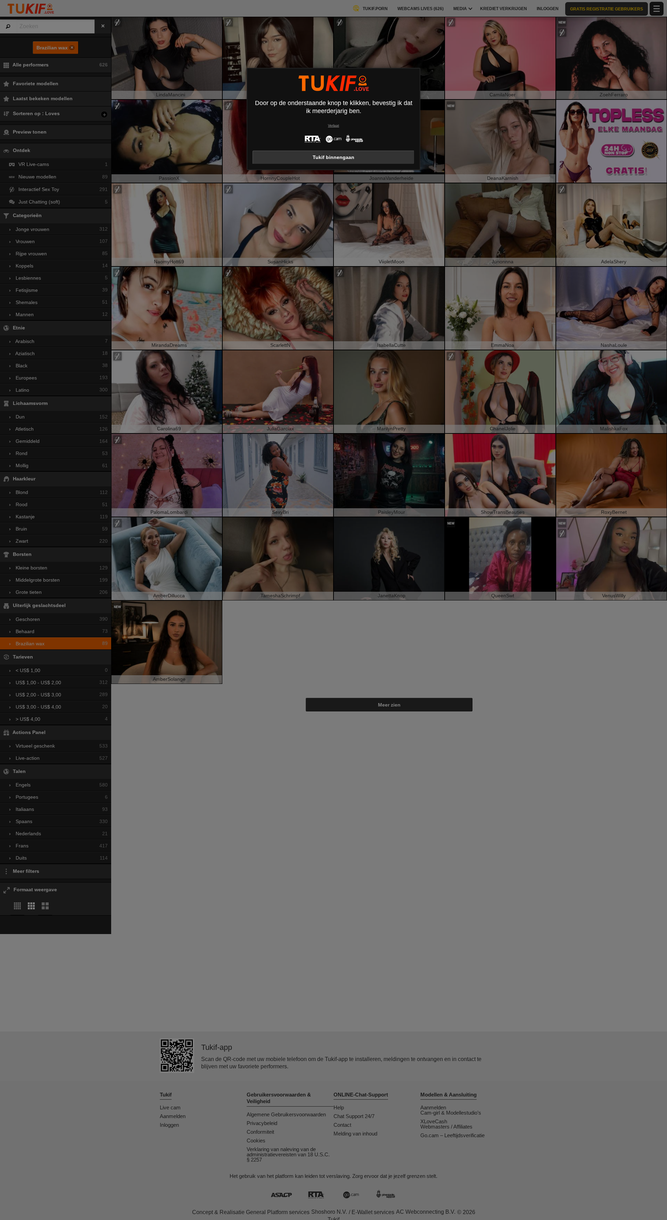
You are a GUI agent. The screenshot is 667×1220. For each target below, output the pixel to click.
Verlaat (333, 125)
